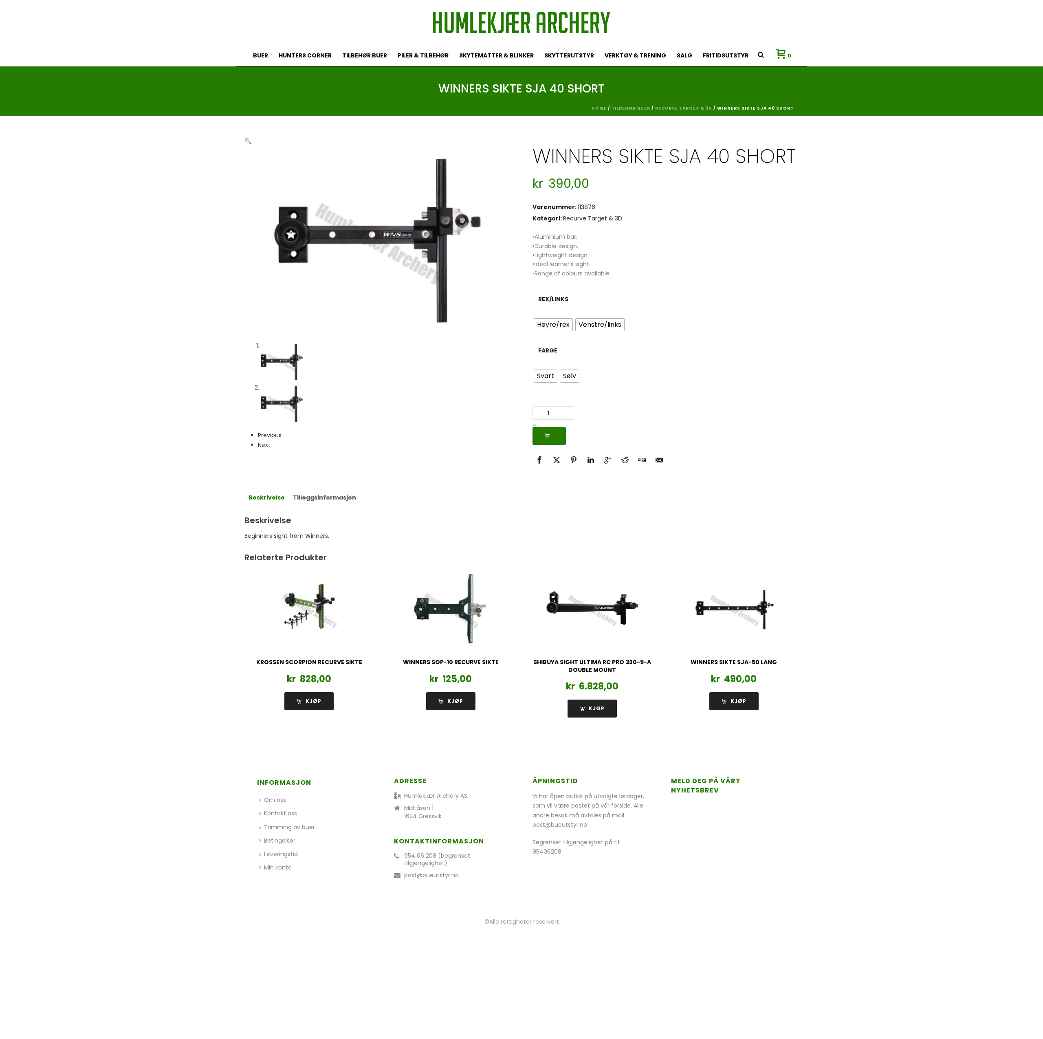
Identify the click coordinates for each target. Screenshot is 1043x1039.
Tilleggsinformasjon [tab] (324, 497)
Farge (547, 350)
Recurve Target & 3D (683, 108)
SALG (684, 55)
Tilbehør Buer (364, 55)
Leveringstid (281, 854)
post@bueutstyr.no (431, 875)
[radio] (553, 325)
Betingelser (279, 840)
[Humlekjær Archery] (521, 22)
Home (599, 108)
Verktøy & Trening (635, 55)
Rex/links (553, 299)
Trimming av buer (289, 827)
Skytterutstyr (569, 55)
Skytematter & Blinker (496, 55)
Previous (270, 435)
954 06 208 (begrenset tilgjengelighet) (437, 859)
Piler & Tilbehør (423, 55)
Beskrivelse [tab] (267, 497)
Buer (260, 55)
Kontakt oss (280, 813)
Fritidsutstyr (725, 55)
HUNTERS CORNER (305, 55)
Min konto (278, 867)
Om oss (275, 800)
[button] (247, 141)
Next (264, 445)
